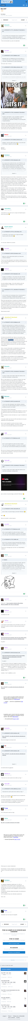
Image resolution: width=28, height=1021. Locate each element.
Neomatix (16, 160)
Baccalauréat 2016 (5, 980)
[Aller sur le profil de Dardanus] (2, 156)
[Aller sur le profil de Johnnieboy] (2, 209)
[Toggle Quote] (3, 30)
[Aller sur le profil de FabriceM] (2, 461)
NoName (15, 55)
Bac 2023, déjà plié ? (5, 997)
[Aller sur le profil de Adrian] (2, 555)
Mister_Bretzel (17, 67)
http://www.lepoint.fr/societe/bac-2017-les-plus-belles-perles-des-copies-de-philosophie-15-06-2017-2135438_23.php (13, 657)
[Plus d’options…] (25, 26)
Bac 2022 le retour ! (5, 1005)
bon (3, 147)
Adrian (3, 14)
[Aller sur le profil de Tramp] (2, 809)
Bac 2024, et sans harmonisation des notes (10, 990)
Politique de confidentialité (18, 1016)
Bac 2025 (3, 972)
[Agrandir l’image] (14, 95)
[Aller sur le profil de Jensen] (2, 621)
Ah (1, 147)
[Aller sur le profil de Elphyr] (2, 648)
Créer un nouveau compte (14, 943)
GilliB (15, 539)
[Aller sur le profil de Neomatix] (2, 25)
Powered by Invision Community (14, 1019)
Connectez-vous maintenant (14, 952)
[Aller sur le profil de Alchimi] (25, 998)
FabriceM (16, 508)
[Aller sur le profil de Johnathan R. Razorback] (2, 318)
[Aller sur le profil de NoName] (2, 269)
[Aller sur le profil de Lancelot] (2, 51)
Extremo (16, 652)
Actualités (10, 15)
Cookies (18, 1017)
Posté (8, 26)
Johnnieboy (16, 231)
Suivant (23, 19)
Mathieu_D (16, 788)
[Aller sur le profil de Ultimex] (2, 135)
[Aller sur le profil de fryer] (2, 911)
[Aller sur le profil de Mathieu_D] (2, 774)
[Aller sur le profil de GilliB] (2, 434)
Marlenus (15, 438)
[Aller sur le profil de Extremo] (2, 634)
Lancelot (16, 401)
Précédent (5, 19)
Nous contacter (11, 1017)
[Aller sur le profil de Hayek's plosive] (2, 227)
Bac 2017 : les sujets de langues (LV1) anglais (10, 822)
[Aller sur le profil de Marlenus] (2, 397)
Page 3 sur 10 (14, 19)
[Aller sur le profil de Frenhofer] (2, 729)
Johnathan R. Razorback (18, 30)
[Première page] (2, 20)
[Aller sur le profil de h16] (2, 746)
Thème (9, 1016)
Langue (4, 1016)
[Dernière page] (26, 20)
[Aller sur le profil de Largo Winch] (25, 1006)
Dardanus (16, 253)
